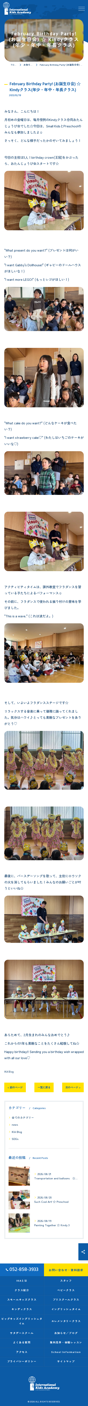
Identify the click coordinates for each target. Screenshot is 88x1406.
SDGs (15, 1139)
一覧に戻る (44, 1087)
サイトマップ (66, 1362)
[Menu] (81, 8)
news (15, 1124)
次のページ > (73, 1087)
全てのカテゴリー (23, 1117)
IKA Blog (9, 1071)
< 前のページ (15, 1087)
